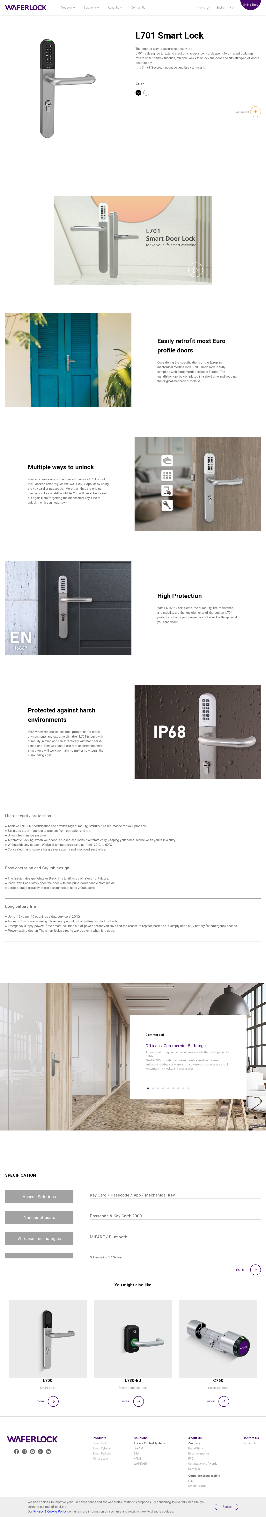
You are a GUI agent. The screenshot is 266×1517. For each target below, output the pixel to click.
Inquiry (201, 7)
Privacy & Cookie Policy (50, 1511)
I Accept (226, 1507)
